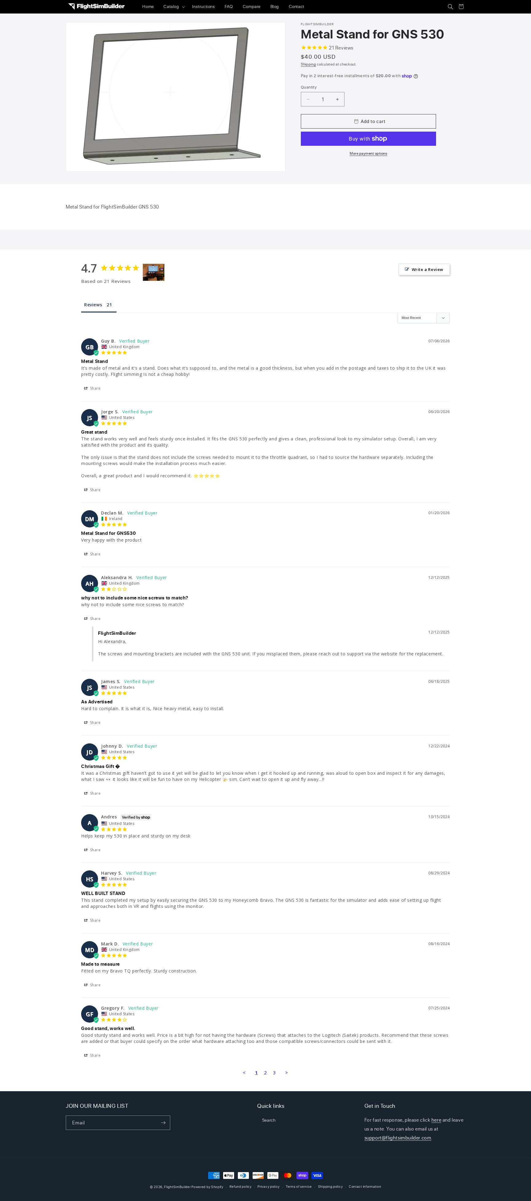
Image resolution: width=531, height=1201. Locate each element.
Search (269, 1120)
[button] (173, 6)
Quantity (309, 87)
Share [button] (95, 388)
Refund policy (241, 1186)
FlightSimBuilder (177, 1186)
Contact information (365, 1186)
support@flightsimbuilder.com (397, 1137)
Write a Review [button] (427, 269)
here (436, 1119)
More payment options (368, 153)
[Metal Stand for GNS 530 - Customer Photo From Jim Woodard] (153, 272)
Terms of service (299, 1186)
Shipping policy (330, 1186)
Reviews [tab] (93, 305)
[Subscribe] (163, 1122)
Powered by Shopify (207, 1186)
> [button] (286, 1072)
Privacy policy (269, 1186)
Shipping (308, 64)
